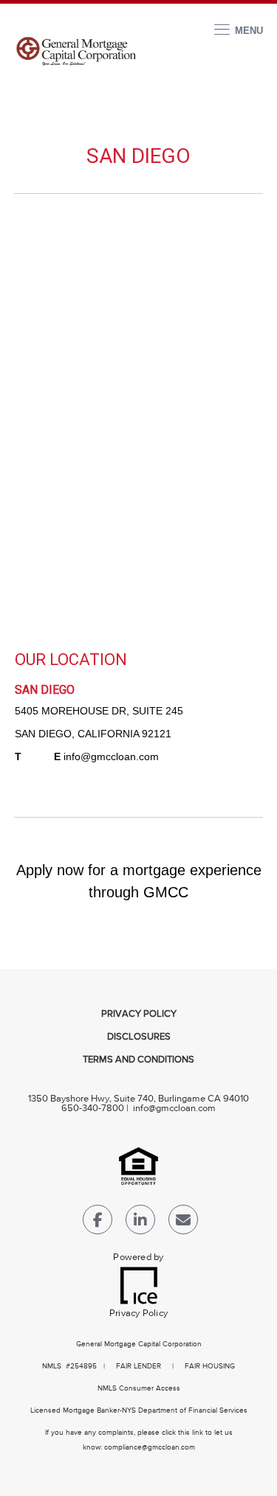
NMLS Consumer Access (139, 1388)
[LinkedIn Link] (140, 1223)
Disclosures (139, 1037)
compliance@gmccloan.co (146, 1447)
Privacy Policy (139, 1014)
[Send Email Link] (183, 1223)
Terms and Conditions (138, 1060)
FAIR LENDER (138, 1366)
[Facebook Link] (97, 1223)
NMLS (51, 1366)
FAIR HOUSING (210, 1366)
